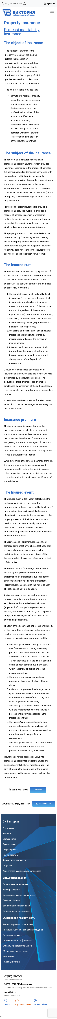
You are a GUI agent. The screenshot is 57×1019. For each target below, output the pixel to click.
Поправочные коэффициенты (17, 940)
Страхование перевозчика (15, 884)
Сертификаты (9, 839)
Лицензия (7, 865)
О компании (8, 828)
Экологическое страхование (16, 905)
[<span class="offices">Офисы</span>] (5, 1000)
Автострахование (11, 889)
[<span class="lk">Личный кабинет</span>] (35, 1000)
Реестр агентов (10, 855)
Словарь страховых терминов (17, 946)
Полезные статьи (11, 962)
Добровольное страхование (16, 911)
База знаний (8, 956)
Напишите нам (45, 803)
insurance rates (15, 434)
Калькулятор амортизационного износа (22, 871)
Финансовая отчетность (14, 860)
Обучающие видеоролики (15, 951)
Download (38, 789)
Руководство (9, 844)
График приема (10, 849)
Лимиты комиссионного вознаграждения (23, 929)
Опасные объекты (12, 900)
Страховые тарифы (12, 935)
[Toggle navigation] (52, 12)
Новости (7, 833)
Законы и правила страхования (18, 924)
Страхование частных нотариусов (19, 895)
